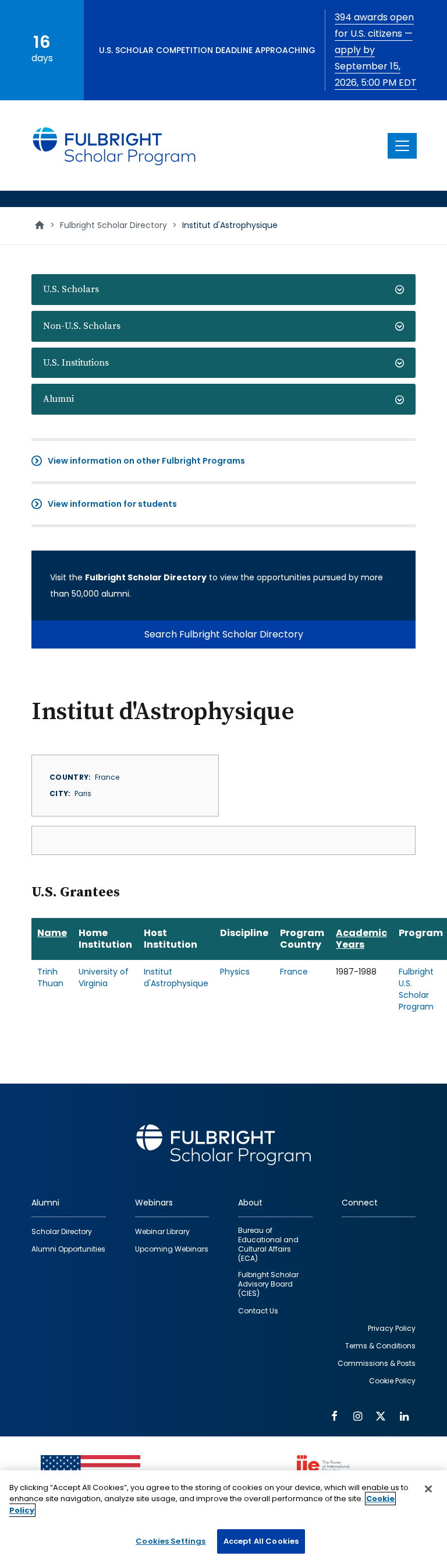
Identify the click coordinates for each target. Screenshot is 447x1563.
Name (52, 933)
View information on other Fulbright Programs (146, 461)
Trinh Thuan (50, 977)
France (294, 971)
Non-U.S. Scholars (81, 326)
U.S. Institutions (76, 363)
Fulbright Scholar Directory (113, 225)
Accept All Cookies (261, 1541)
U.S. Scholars (71, 289)
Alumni (58, 399)
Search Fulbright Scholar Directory (223, 634)
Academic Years (361, 938)
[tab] (223, 289)
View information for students (112, 504)
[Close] (428, 1489)
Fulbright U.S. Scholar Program (416, 989)
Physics (235, 971)
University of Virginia (104, 977)
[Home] (114, 145)
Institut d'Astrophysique (176, 977)
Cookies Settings (170, 1541)
